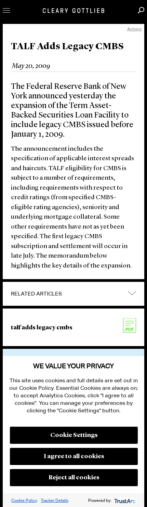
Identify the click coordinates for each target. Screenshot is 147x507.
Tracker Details (54, 500)
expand (132, 293)
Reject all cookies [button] (74, 478)
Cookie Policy (24, 500)
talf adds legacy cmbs (41, 328)
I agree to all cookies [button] (74, 456)
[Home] (73, 10)
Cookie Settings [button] (74, 435)
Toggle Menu (6, 10)
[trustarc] (124, 500)
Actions (134, 28)
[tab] (73, 294)
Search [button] (141, 10)
